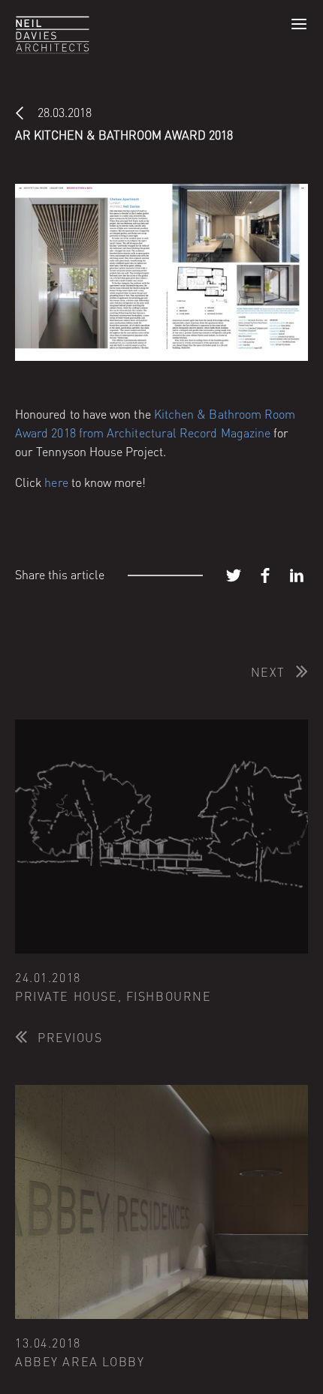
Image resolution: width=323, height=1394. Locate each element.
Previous (70, 1037)
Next (268, 672)
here (56, 482)
